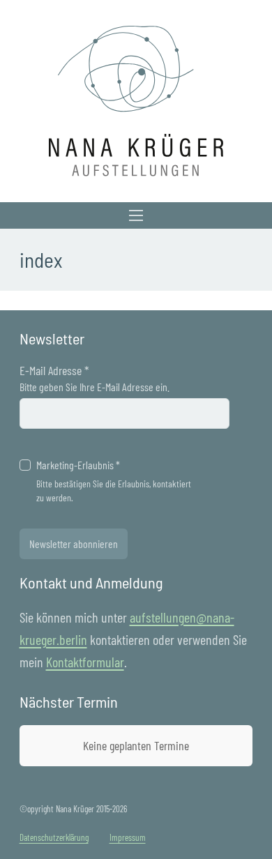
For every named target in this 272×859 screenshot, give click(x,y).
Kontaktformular (85, 661)
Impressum (127, 837)
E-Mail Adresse (54, 370)
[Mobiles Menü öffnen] (136, 215)
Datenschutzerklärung (54, 837)
